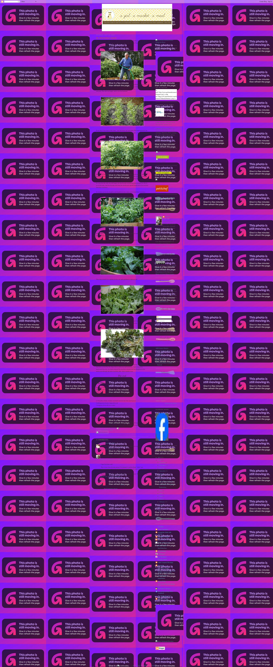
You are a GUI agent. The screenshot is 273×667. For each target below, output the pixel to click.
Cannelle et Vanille (163, 537)
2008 (159, 511)
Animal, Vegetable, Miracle (163, 351)
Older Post (145, 485)
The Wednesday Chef (164, 596)
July (161, 476)
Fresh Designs (162, 551)
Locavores (159, 355)
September (163, 471)
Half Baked (161, 554)
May (161, 493)
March (162, 499)
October (162, 468)
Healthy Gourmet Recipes (144, 666)
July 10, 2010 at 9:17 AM (110, 449)
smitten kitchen (162, 575)
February (162, 502)
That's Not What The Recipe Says (166, 585)
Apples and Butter (163, 529)
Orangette (161, 565)
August (162, 474)
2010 (159, 460)
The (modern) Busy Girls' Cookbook (165, 592)
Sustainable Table (161, 360)
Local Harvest (160, 353)
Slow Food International (163, 358)
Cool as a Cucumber (165, 479)
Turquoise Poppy (163, 599)
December (163, 463)
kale (111, 430)
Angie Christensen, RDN (108, 443)
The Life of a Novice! (164, 588)
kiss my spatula (162, 559)
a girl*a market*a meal (161, 412)
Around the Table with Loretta (164, 533)
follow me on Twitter (171, 403)
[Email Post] (117, 428)
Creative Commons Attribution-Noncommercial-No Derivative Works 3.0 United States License (165, 272)
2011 (159, 457)
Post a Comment (100, 481)
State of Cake (162, 581)
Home (122, 485)
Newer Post (99, 485)
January (162, 504)
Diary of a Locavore (164, 542)
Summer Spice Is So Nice (166, 482)
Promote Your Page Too (162, 442)
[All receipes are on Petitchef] (162, 191)
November (163, 465)
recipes (165, 157)
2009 (159, 508)
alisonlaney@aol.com (162, 302)
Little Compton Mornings (165, 562)
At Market (105, 430)
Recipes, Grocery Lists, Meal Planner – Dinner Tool (166, 572)
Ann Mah (160, 527)
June (161, 491)
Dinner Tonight (162, 545)
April (161, 496)
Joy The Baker (162, 557)
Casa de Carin (162, 540)
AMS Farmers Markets (162, 348)
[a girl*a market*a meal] (162, 440)
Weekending (162, 487)
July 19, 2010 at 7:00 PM (110, 477)
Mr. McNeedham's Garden (106, 38)
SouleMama (161, 578)
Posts (159, 317)
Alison (103, 454)
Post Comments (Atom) (110, 489)
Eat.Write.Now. (162, 548)
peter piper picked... (164, 568)
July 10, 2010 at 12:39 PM (111, 459)
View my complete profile (165, 246)
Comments (161, 321)
